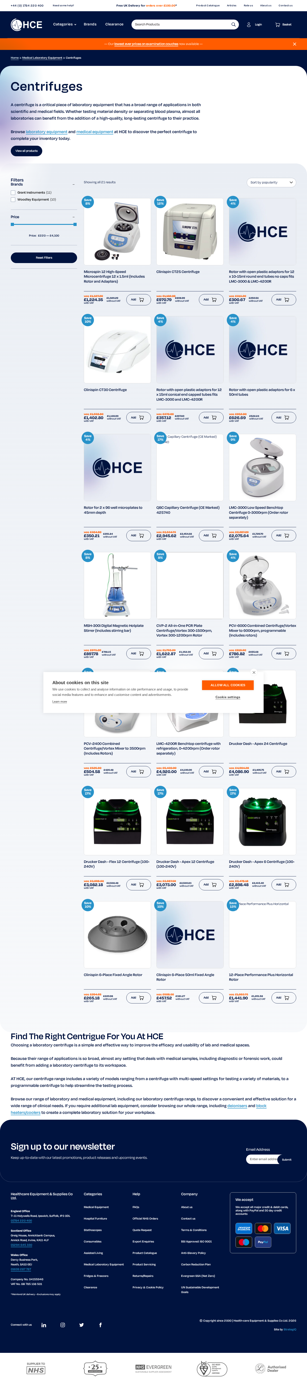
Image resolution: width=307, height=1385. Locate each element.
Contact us (286, 5)
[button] (233, 24)
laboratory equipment (46, 132)
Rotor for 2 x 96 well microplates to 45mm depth (113, 510)
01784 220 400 (21, 1220)
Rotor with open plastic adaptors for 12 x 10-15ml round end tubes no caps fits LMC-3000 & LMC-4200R (261, 277)
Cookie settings (228, 697)
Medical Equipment (96, 1207)
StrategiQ (290, 1329)
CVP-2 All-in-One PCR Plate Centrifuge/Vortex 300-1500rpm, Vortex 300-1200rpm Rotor (184, 631)
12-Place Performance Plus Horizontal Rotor (261, 977)
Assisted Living (93, 1253)
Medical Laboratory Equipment (42, 58)
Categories (63, 24)
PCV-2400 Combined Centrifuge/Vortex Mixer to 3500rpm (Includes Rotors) (114, 749)
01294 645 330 (21, 1245)
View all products (27, 151)
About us (265, 5)
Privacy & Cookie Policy (148, 1287)
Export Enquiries (143, 1241)
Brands (90, 24)
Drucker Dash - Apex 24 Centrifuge (258, 744)
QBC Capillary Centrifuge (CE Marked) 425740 (188, 510)
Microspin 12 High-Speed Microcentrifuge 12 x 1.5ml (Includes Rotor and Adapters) (114, 277)
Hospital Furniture (95, 1218)
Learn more (59, 701)
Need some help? (63, 5)
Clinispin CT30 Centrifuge (105, 390)
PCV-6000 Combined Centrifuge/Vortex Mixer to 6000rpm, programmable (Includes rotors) (262, 631)
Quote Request (142, 1230)
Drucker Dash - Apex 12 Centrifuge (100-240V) (185, 864)
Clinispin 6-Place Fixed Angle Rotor (113, 975)
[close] (254, 672)
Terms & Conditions (194, 1230)
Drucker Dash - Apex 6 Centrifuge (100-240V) (261, 864)
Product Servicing (144, 1264)
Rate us (248, 5)
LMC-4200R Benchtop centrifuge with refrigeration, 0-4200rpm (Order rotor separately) (188, 749)
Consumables (92, 1241)
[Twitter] (81, 1325)
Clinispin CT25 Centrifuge (178, 272)
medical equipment (94, 132)
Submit (286, 1160)
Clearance (114, 24)
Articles (232, 5)
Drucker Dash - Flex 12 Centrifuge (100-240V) (116, 864)
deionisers (237, 1106)
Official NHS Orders (145, 1218)
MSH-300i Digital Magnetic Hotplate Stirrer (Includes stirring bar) (114, 628)
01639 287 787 (21, 1269)
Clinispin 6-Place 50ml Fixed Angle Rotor (185, 977)
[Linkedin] (44, 1325)
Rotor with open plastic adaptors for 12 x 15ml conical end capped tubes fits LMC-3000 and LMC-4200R (189, 395)
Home (15, 58)
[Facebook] (100, 1325)
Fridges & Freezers (96, 1276)
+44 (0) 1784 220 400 (27, 5)
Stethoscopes (93, 1230)
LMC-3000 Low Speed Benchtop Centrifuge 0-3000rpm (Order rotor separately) (258, 513)
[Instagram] (62, 1325)
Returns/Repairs (143, 1276)
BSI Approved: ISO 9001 (196, 1241)
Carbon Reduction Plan (196, 1264)
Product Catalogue (208, 5)
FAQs (136, 1207)
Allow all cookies (228, 685)
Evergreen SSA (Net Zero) (198, 1276)
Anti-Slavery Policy (193, 1253)
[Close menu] (295, 44)
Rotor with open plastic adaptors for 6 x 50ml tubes (262, 392)
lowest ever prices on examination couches (146, 44)
